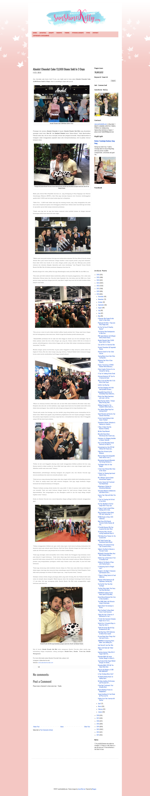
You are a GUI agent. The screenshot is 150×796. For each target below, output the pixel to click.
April (99, 703)
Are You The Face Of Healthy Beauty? (105, 328)
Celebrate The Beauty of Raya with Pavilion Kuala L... (106, 563)
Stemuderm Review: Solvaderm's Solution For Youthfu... (106, 423)
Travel (67, 33)
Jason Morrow (81, 789)
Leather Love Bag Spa (103, 385)
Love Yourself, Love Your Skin (105, 645)
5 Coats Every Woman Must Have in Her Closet (106, 470)
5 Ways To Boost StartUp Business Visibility (104, 428)
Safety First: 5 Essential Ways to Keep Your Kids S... (106, 624)
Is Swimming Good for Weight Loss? (106, 567)
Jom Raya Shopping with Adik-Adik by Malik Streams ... (106, 388)
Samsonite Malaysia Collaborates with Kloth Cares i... (107, 491)
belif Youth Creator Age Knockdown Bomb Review (105, 541)
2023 (98, 283)
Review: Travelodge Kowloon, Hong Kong (104, 142)
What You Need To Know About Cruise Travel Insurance (106, 611)
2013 (98, 729)
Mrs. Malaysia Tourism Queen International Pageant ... (105, 478)
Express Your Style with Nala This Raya (107, 496)
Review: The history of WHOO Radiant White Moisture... (106, 366)
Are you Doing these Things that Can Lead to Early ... (106, 637)
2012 (98, 732)
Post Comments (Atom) (46, 730)
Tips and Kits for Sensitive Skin (106, 345)
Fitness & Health (78, 33)
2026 (98, 275)
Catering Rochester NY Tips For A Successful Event (106, 377)
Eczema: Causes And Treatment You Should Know (106, 483)
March (100, 706)
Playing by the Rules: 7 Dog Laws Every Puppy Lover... (106, 324)
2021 (98, 288)
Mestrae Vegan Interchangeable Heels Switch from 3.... (106, 456)
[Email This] (34, 72)
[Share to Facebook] (39, 72)
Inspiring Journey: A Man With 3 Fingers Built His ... (106, 653)
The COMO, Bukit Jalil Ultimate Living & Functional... (106, 602)
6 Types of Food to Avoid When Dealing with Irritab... (106, 509)
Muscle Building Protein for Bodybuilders (105, 690)
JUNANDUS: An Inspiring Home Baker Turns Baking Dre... (106, 641)
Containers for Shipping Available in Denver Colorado (107, 439)
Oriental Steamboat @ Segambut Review (107, 348)
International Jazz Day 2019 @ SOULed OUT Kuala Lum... (106, 448)
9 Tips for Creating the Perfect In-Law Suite (106, 500)
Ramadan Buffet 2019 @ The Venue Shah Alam (105, 666)
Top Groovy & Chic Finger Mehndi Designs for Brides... (106, 662)
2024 (98, 280)
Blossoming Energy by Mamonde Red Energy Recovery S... (106, 461)
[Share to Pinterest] (40, 72)
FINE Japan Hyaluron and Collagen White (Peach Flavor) (106, 337)
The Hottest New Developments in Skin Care (106, 332)
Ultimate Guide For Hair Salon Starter (106, 352)
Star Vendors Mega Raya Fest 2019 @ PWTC (106, 410)
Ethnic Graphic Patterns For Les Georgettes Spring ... (106, 370)
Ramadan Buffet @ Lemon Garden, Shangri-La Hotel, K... (106, 657)
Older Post (87, 727)
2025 (98, 277)
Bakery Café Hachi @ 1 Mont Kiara (105, 648)
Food (88, 33)
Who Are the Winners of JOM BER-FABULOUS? (105, 670)
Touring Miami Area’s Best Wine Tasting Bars (106, 357)
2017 (98, 718)
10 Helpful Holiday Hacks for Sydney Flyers (105, 677)
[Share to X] (37, 72)
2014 (98, 726)
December (101, 296)
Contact (95, 33)
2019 (98, 294)
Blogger (94, 789)
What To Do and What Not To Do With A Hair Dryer (106, 381)
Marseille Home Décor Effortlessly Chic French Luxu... (106, 435)
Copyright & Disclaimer (41, 35)
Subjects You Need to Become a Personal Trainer (106, 550)
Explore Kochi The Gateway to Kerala (106, 606)
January (100, 712)
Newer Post (36, 727)
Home (35, 33)
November (101, 299)
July (99, 310)
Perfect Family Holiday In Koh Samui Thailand (106, 419)
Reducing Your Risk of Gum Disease (105, 361)
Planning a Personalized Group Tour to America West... (106, 545)
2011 (98, 735)
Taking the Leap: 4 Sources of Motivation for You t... (106, 615)
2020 (98, 291)
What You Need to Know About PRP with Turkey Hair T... (106, 513)
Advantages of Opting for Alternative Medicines (104, 487)
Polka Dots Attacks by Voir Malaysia (105, 452)
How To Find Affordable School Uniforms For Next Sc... (106, 443)
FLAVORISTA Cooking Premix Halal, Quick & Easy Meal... (105, 593)
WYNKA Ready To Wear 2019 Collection (105, 518)
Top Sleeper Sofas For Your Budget (105, 465)
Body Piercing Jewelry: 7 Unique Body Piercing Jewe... (106, 401)
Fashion (59, 33)
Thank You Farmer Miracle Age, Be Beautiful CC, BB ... (106, 628)
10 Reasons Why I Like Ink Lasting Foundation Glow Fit (106, 532)
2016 (98, 721)
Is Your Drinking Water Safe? (105, 674)
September (101, 305)
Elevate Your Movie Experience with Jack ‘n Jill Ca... (106, 397)
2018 (98, 715)
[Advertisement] (75, 52)
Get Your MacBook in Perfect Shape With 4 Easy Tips (105, 504)
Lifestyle (43, 33)
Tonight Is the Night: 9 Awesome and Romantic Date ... (106, 572)
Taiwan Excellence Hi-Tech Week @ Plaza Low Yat (106, 695)
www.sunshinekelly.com (100, 124)
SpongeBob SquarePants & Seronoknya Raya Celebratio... (106, 393)
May (99, 316)
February (100, 709)
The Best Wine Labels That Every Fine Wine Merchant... (106, 589)
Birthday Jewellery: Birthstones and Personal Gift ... (106, 682)
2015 (98, 724)
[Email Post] (38, 667)
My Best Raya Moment (104, 431)
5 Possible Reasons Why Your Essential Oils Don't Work (105, 528)
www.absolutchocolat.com (45, 662)
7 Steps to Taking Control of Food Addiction (107, 576)
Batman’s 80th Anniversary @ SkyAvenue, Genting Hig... (106, 580)
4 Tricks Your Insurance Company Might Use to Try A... (107, 620)
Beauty (51, 33)
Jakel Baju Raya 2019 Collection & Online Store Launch (106, 633)
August (100, 308)
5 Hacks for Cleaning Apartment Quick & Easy (106, 474)
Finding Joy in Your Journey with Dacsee (106, 699)
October (100, 302)
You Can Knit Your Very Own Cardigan (105, 585)
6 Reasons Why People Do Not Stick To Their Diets (106, 319)
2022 (98, 286)
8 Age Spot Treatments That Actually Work (105, 686)
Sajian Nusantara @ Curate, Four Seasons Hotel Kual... (106, 415)
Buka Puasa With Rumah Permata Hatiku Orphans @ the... (106, 523)
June (99, 313)
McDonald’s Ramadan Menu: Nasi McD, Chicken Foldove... (106, 554)
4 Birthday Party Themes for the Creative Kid (107, 537)
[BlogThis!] (35, 72)
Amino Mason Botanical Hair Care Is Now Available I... (107, 598)
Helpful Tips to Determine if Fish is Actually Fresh (107, 558)
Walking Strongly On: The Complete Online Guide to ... (106, 406)
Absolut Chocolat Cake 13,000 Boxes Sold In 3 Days (106, 341)
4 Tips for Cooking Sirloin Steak (106, 373)
